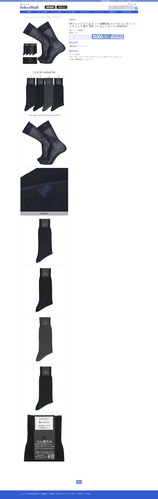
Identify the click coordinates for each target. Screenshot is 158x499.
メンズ (32, 17)
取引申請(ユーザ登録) (124, 1)
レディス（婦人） (43, 12)
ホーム (134, 1)
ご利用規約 (44, 494)
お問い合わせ (127, 12)
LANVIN (49, 17)
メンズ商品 (79, 494)
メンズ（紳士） (57, 12)
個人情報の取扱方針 (33, 494)
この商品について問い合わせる (80, 37)
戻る (79, 482)
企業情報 (51, 494)
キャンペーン (99, 12)
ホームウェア (85, 12)
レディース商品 (69, 494)
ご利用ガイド (113, 12)
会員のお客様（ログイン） (109, 1)
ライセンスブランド (40, 17)
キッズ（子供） (71, 12)
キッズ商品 (87, 494)
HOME (29, 12)
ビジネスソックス (57, 17)
